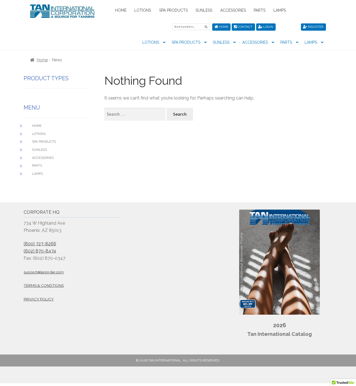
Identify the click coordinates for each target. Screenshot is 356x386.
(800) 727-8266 (40, 243)
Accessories (233, 10)
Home (121, 10)
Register (315, 27)
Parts (259, 10)
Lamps (279, 10)
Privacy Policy (39, 299)
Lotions (142, 10)
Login (267, 27)
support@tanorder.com (44, 272)
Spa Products (173, 10)
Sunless (204, 10)
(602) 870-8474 (40, 251)
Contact (245, 27)
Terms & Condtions (44, 285)
